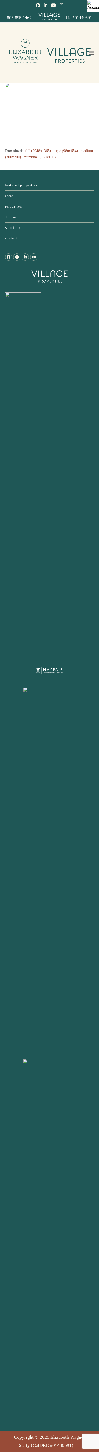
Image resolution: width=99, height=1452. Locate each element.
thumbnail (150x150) (40, 157)
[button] (91, 53)
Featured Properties (21, 185)
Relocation (13, 206)
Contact (11, 238)
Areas (9, 196)
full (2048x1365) (38, 151)
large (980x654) (66, 151)
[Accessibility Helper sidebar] (93, 6)
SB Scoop (12, 217)
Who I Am (13, 228)
